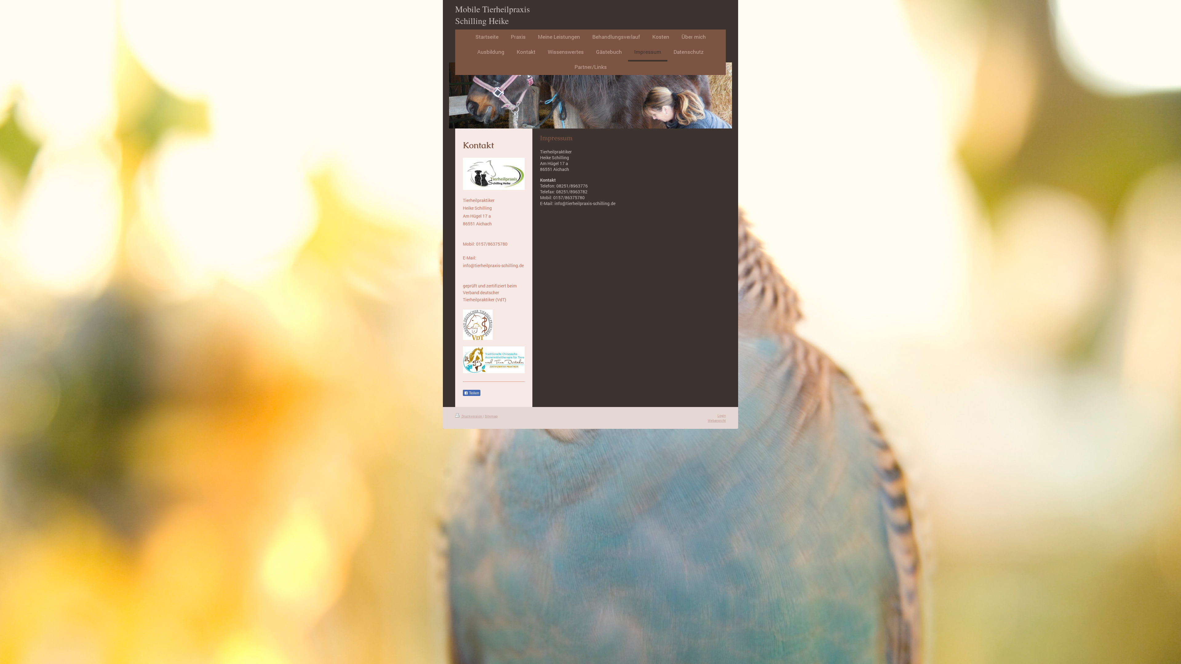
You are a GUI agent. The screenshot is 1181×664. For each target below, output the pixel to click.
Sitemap (491, 416)
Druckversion (472, 416)
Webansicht (717, 420)
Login (722, 415)
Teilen (473, 393)
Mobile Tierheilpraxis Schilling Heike (492, 14)
